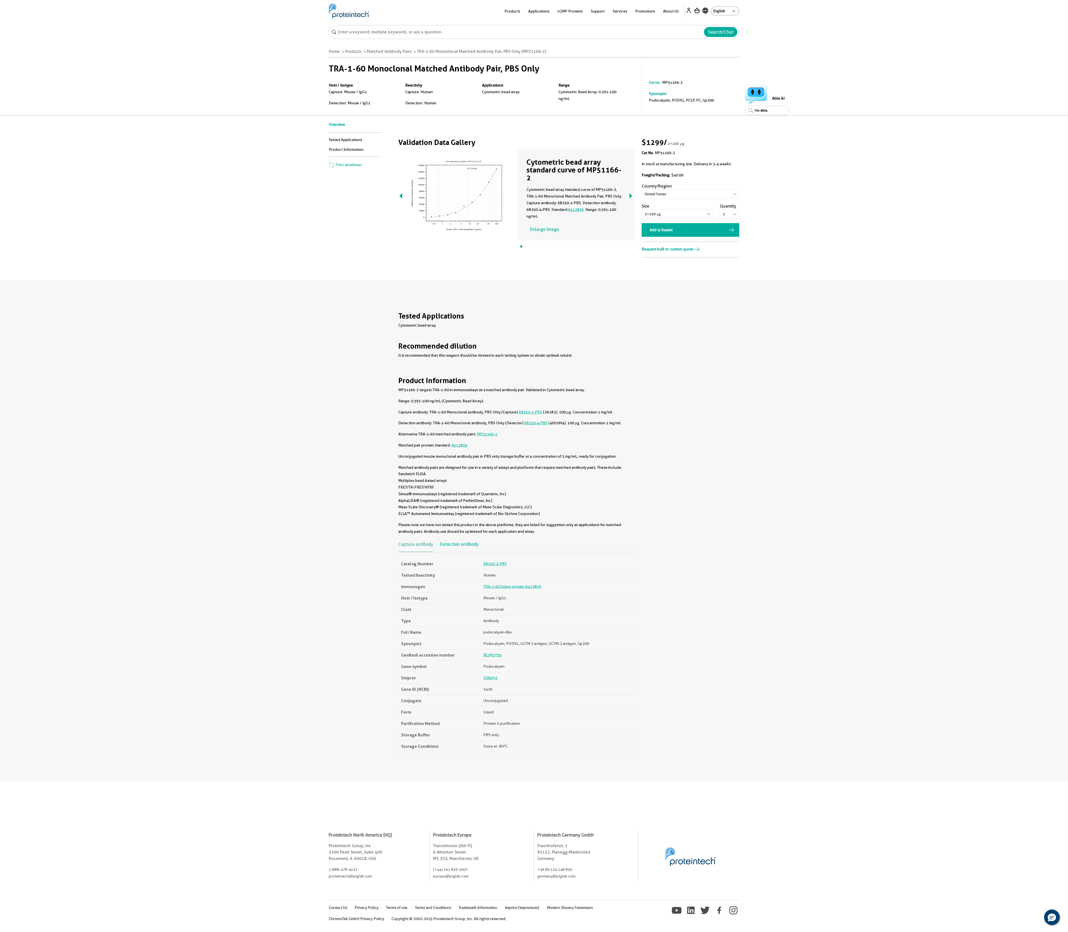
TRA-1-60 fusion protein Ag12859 (512, 586)
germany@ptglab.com (556, 876)
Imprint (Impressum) (522, 907)
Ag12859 (576, 209)
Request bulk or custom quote (668, 249)
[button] (1052, 917)
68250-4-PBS (536, 423)
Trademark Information (478, 907)
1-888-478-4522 (343, 869)
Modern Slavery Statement (570, 907)
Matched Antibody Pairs (389, 51)
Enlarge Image (544, 229)
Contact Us (338, 907)
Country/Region (657, 186)
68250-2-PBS (530, 412)
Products (353, 51)
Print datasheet (348, 164)
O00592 (490, 677)
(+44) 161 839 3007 (450, 869)
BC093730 (492, 655)
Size (645, 206)
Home (334, 51)
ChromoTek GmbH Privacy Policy (356, 918)
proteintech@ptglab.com (350, 876)
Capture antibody (415, 544)
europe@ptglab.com (451, 876)
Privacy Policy (367, 907)
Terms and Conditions (433, 907)
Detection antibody (459, 544)
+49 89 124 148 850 (554, 869)
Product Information (346, 149)
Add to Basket (661, 230)
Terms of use (396, 907)
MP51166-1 (487, 434)
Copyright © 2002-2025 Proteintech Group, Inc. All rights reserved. (449, 918)
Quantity (728, 206)
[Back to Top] (1034, 918)
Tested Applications (345, 139)
